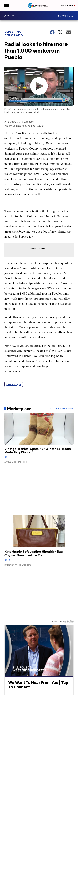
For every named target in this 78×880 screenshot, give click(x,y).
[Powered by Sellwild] (68, 621)
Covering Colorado (13, 33)
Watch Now (67, 6)
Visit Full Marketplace (62, 408)
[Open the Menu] (6, 5)
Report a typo (13, 384)
